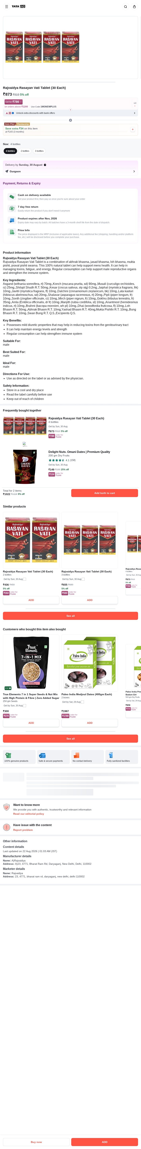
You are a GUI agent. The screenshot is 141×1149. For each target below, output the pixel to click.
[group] (70, 47)
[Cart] (133, 6)
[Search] (124, 6)
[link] (19, 6)
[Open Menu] (6, 6)
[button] (70, 113)
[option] (10, 151)
